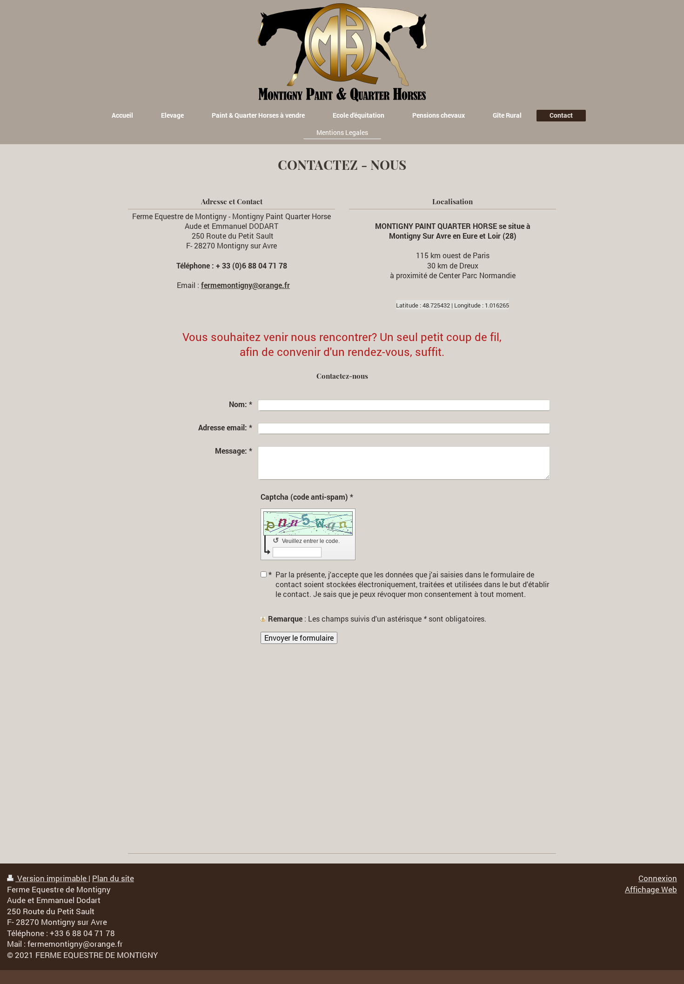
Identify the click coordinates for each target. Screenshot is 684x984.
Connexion (657, 878)
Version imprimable (51, 878)
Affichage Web (651, 889)
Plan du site (113, 878)
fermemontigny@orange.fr (245, 285)
